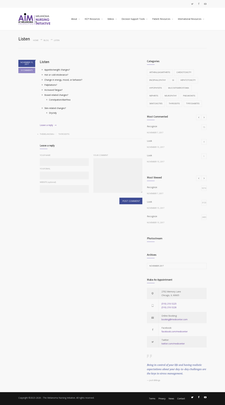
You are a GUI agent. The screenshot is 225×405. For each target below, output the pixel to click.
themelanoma (46, 134)
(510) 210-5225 (168, 303)
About (74, 18)
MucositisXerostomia (178, 88)
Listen (44, 61)
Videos (110, 18)
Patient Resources (161, 18)
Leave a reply (46, 125)
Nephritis (153, 95)
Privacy (161, 398)
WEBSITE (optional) (48, 182)
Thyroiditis (63, 134)
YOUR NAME (45, 155)
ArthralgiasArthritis (159, 72)
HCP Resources (92, 18)
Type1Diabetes (192, 103)
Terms (152, 398)
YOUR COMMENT (100, 155)
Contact (181, 398)
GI (173, 80)
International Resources (189, 18)
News (171, 398)
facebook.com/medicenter (174, 331)
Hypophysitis (155, 88)
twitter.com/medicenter (173, 343)
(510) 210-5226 (168, 307)
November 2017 (156, 266)
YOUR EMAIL (45, 168)
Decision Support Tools (133, 18)
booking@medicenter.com (174, 319)
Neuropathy (171, 95)
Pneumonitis (189, 95)
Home (35, 40)
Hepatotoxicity (188, 80)
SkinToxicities (155, 103)
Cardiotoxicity (183, 72)
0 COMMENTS (27, 70)
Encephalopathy (157, 80)
